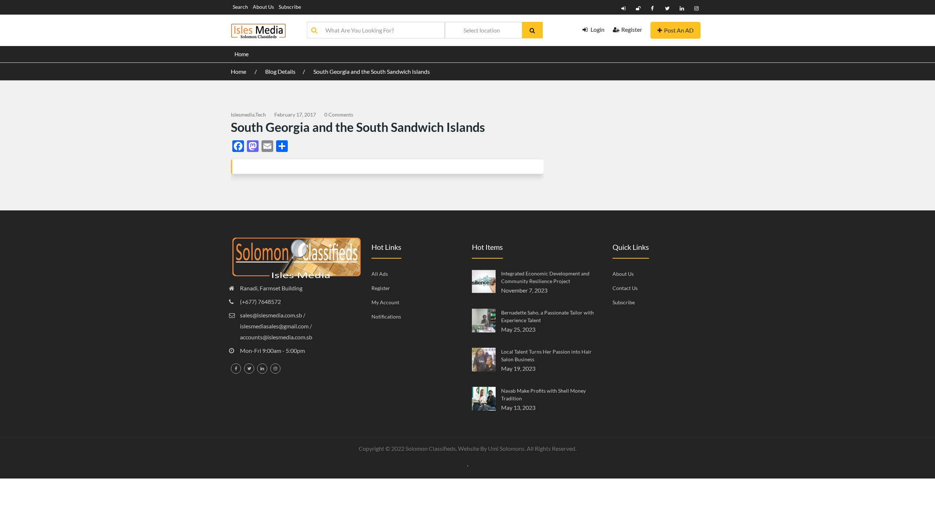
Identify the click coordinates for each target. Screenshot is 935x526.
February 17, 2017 (295, 114)
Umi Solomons (506, 448)
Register (631, 29)
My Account (385, 302)
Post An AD (679, 30)
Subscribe (290, 7)
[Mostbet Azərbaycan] (467, 465)
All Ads (379, 274)
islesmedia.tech (248, 114)
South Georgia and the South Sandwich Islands (371, 71)
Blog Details (280, 71)
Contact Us (625, 288)
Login (596, 29)
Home (241, 54)
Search (240, 7)
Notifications (386, 316)
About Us (263, 7)
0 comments (338, 114)
